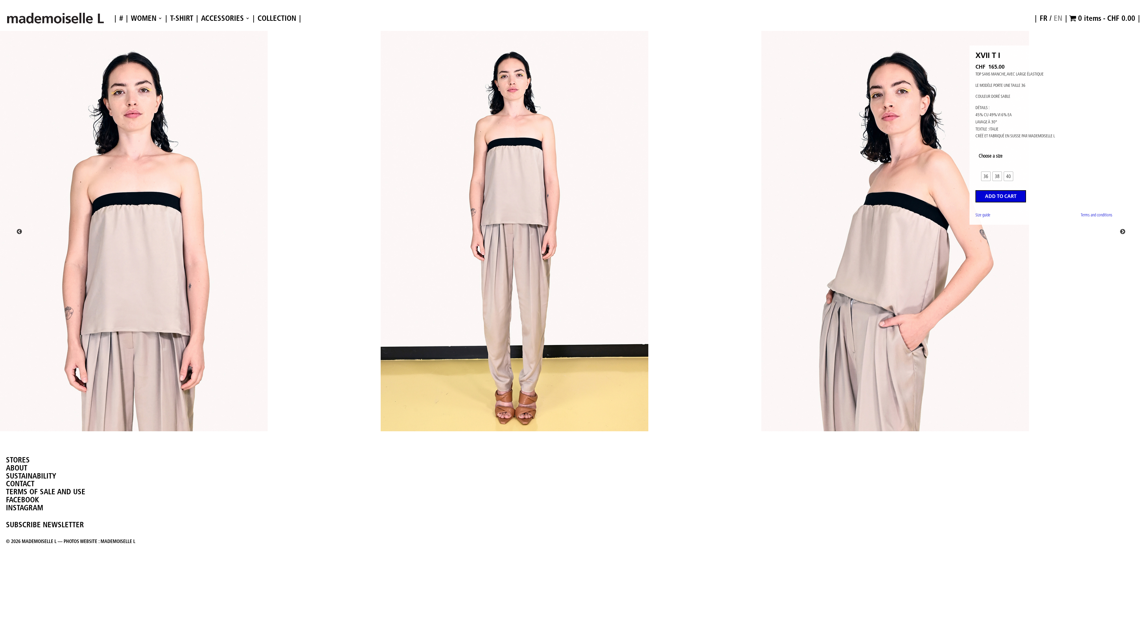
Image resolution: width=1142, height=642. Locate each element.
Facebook (22, 499)
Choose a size (991, 156)
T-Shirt (181, 19)
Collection (277, 19)
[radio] (985, 176)
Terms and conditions (1096, 215)
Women (143, 19)
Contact (20, 483)
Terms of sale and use (45, 491)
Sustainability (31, 475)
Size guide (982, 215)
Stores (18, 459)
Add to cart (1000, 196)
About (16, 467)
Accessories (222, 19)
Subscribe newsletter (45, 524)
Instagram (24, 507)
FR (1043, 18)
